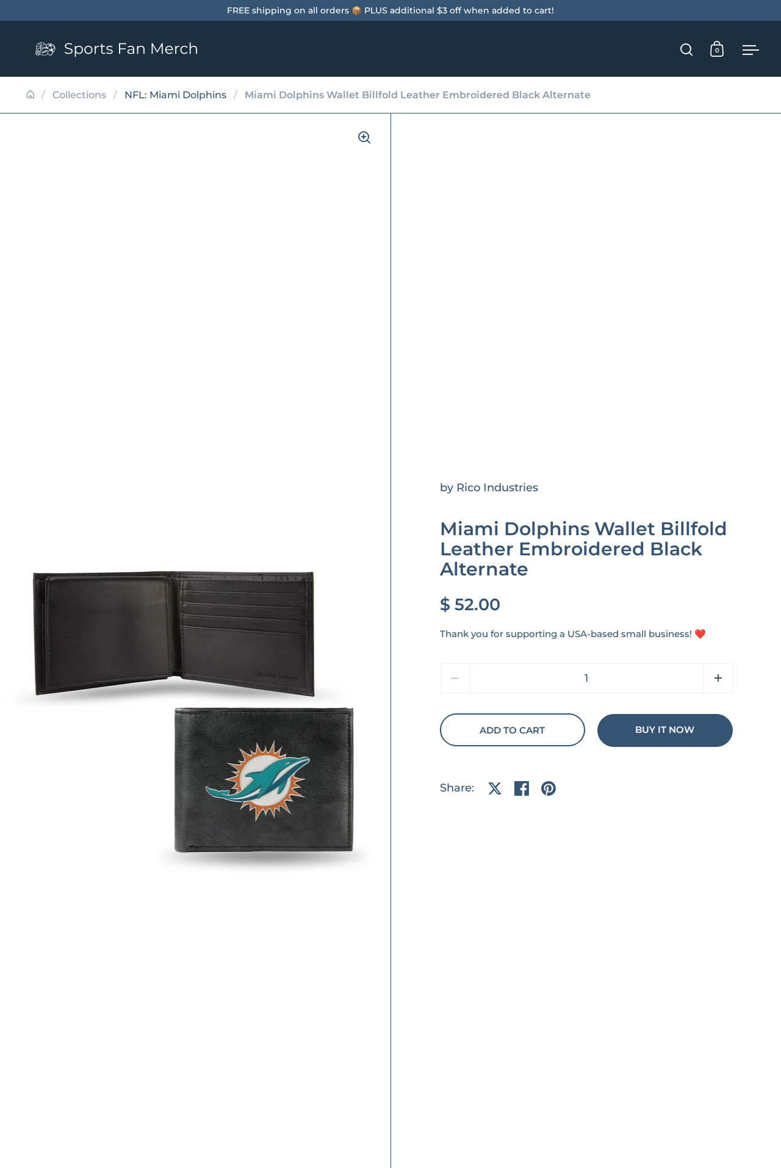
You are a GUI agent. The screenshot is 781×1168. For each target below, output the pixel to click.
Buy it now (664, 729)
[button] (718, 678)
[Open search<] (686, 49)
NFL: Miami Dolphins (175, 95)
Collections (79, 95)
